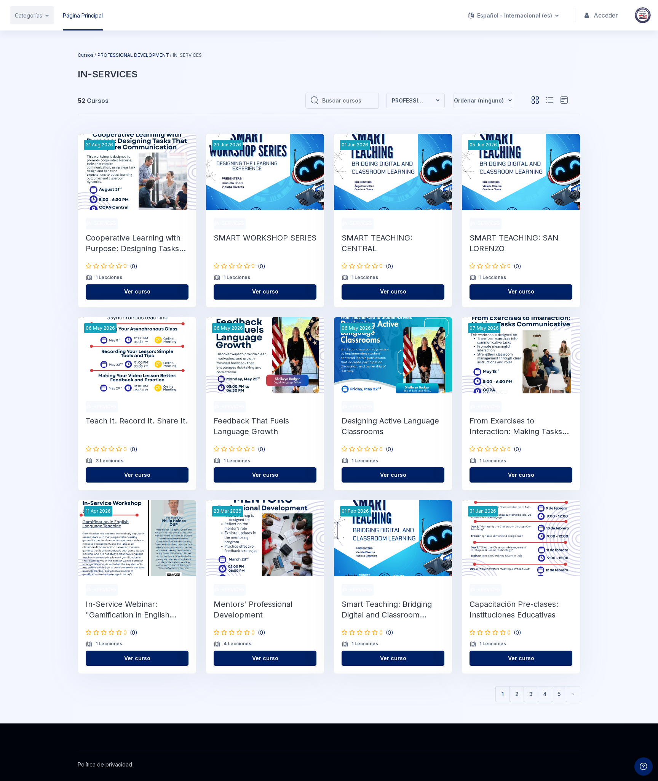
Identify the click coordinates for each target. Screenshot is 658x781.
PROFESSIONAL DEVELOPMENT (133, 55)
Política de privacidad (105, 764)
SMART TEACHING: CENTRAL (377, 243)
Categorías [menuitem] (28, 15)
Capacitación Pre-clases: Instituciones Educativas (514, 609)
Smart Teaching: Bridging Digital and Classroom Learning (387, 610)
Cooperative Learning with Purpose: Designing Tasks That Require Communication (133, 243)
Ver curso (137, 291)
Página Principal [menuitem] (83, 15)
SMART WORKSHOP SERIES (265, 237)
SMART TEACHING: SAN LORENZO (514, 243)
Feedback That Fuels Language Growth (251, 426)
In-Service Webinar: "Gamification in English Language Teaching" (127, 610)
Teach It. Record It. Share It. (137, 420)
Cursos (86, 55)
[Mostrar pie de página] (643, 766)
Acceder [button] (606, 15)
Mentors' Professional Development (253, 609)
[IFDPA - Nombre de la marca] (643, 15)
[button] (513, 15)
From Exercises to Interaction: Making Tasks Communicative (516, 426)
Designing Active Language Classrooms (390, 426)
